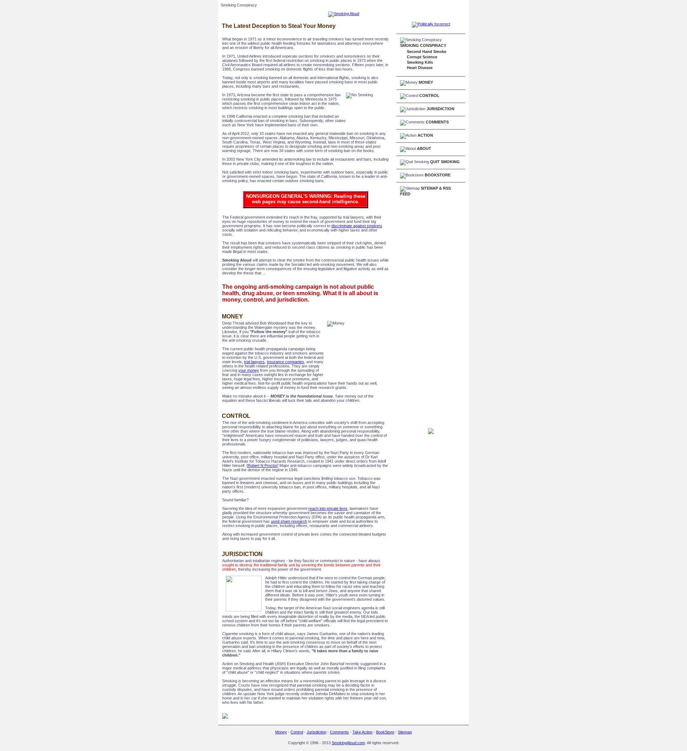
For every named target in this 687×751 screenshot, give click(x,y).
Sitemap (405, 732)
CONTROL (429, 95)
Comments (339, 732)
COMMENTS (437, 122)
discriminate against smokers (356, 226)
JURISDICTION (440, 109)
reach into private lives (327, 508)
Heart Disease (420, 67)
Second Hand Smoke (426, 51)
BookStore (385, 732)
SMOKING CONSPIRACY (423, 45)
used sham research (289, 521)
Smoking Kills (420, 62)
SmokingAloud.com (348, 743)
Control (297, 732)
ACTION (425, 135)
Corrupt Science (422, 57)
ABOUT (424, 148)
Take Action (362, 732)
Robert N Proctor (262, 465)
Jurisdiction (316, 732)
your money (248, 370)
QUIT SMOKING (445, 162)
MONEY (426, 82)
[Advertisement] (425, 313)
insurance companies (285, 362)
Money (281, 732)
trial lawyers (254, 362)
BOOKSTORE (437, 175)
